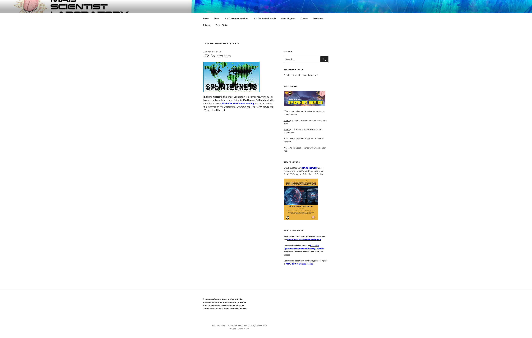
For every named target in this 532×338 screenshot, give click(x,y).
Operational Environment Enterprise (304, 239)
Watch (287, 111)
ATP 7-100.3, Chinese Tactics (299, 264)
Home (206, 18)
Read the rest (218, 110)
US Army (221, 325)
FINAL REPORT (309, 168)
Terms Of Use (222, 25)
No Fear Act (232, 325)
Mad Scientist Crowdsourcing (238, 103)
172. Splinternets (217, 56)
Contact (304, 18)
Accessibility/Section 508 (255, 325)
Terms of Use (243, 328)
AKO (214, 325)
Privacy (206, 25)
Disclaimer (318, 18)
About (216, 18)
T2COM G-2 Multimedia (265, 18)
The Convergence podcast (237, 18)
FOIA (240, 325)
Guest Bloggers (288, 18)
